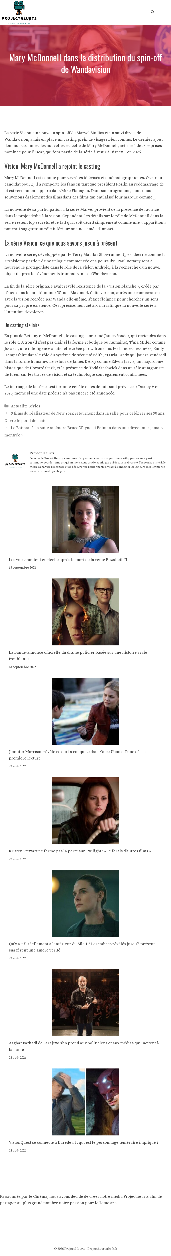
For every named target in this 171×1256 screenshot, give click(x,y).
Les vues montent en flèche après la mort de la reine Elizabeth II (68, 559)
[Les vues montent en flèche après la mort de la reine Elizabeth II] (85, 549)
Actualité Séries (25, 406)
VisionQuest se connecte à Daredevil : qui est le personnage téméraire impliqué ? (84, 1142)
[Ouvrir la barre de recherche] (153, 12)
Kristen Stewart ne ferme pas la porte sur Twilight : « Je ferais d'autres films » (80, 851)
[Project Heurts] (19, 12)
